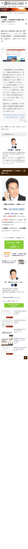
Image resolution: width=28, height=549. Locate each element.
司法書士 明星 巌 (14, 150)
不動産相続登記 (4, 6)
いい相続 (15, 33)
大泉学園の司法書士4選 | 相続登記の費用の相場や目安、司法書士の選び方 (14, 117)
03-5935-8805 (16, 209)
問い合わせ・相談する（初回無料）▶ (14, 244)
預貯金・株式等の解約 (12, 6)
